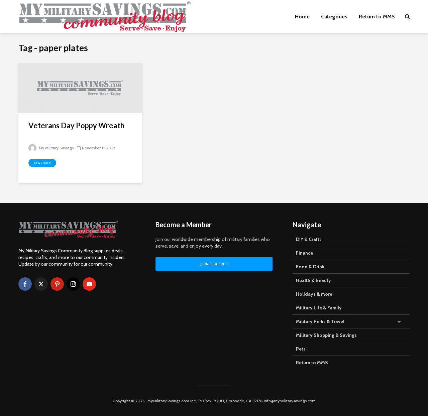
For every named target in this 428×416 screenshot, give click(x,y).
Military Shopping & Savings (326, 335)
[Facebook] (25, 284)
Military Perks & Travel (320, 321)
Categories (334, 16)
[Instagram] (73, 284)
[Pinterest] (57, 284)
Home (302, 16)
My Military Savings (56, 147)
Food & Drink (310, 267)
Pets (301, 349)
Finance (304, 253)
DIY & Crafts (42, 163)
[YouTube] (89, 284)
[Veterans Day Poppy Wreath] (80, 87)
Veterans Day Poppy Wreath (76, 125)
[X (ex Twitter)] (41, 284)
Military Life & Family (319, 308)
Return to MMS (377, 16)
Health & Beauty (313, 280)
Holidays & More (314, 294)
